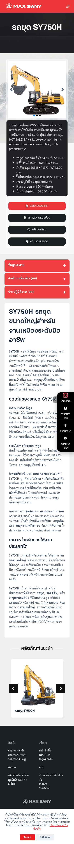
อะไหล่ (11, 784)
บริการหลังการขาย (18, 775)
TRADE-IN (44, 754)
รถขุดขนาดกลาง (17, 754)
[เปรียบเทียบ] (65, 395)
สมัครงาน (44, 788)
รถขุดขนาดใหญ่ (17, 759)
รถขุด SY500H (25, 710)
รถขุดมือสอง (46, 759)
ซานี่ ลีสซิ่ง (45, 750)
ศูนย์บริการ (65, 431)
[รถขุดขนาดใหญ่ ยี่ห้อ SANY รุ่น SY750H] (37, 89)
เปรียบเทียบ (65, 401)
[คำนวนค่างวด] (65, 408)
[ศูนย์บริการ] (65, 425)
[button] (11, 89)
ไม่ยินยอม (45, 837)
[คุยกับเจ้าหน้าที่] (65, 438)
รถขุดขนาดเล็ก (16, 750)
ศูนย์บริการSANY (17, 779)
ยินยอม (27, 837)
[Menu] (68, 6)
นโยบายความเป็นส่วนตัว (51, 777)
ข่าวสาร (43, 784)
